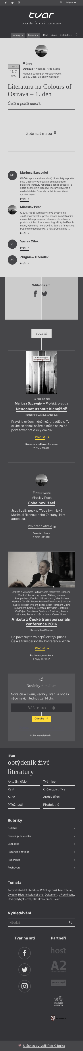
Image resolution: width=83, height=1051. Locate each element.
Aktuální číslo (17, 781)
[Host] (58, 951)
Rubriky (16, 35)
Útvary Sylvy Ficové (19, 899)
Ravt (45, 35)
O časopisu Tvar (55, 789)
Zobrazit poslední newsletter (40, 727)
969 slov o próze (42, 899)
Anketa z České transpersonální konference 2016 (41, 621)
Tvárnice (49, 781)
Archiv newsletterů (40, 735)
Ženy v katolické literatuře (23, 890)
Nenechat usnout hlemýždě (41, 409)
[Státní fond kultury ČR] (58, 1018)
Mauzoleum (65, 890)
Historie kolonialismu (31, 894)
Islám (57, 899)
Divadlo (12, 894)
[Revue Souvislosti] (58, 983)
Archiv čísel (51, 797)
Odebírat (40, 718)
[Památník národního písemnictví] (58, 1001)
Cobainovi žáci (41, 503)
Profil (23, 199)
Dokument (51, 894)
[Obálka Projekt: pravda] (41, 372)
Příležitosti (66, 35)
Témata (32, 35)
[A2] (58, 967)
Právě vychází (48, 890)
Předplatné (51, 804)
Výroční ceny (66, 894)
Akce (54, 35)
